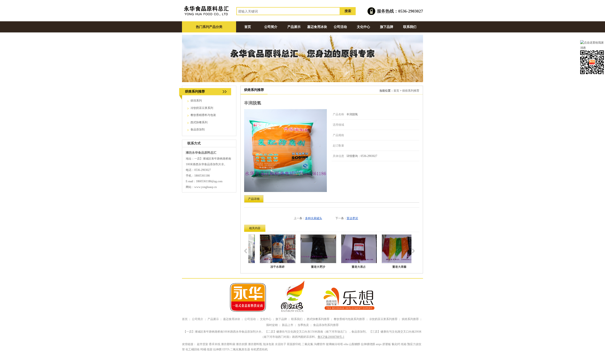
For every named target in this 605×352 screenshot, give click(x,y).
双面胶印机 (294, 344)
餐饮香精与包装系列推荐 (349, 319)
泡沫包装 (268, 344)
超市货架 (202, 344)
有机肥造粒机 (259, 349)
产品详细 (253, 199)
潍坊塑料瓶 (255, 344)
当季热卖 (303, 325)
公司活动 (250, 319)
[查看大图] (285, 150)
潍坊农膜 (241, 344)
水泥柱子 (280, 344)
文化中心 (265, 319)
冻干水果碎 (268, 266)
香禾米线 (214, 344)
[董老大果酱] (391, 248)
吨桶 (203, 349)
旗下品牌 (281, 319)
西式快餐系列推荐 (318, 319)
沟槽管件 (319, 344)
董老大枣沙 (309, 266)
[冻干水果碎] (269, 248)
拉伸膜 (217, 349)
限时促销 (272, 325)
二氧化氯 (307, 344)
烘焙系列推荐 (410, 90)
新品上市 (287, 325)
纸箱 (403, 344)
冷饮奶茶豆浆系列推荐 (383, 319)
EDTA (225, 349)
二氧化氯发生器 (240, 349)
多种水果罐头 (313, 218)
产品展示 (213, 319)
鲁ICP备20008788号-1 (331, 337)
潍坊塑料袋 (228, 344)
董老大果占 (350, 266)
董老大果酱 (390, 266)
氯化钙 (396, 344)
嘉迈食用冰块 (231, 319)
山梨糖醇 (354, 344)
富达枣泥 (352, 218)
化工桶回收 (193, 349)
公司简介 (197, 319)
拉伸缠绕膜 (368, 344)
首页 (396, 90)
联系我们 (296, 319)
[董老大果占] (350, 248)
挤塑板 (386, 344)
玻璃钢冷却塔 (334, 344)
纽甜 (209, 349)
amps (379, 344)
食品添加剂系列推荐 (326, 325)
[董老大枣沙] (309, 248)
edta (346, 344)
